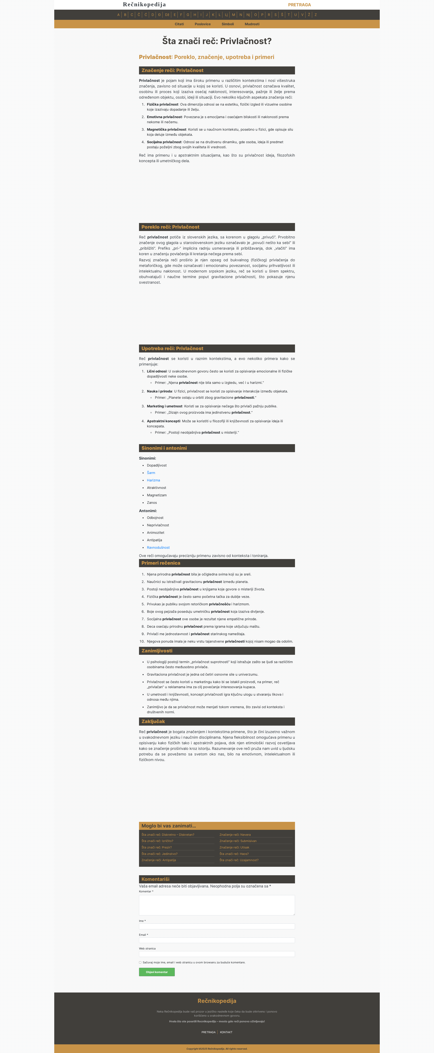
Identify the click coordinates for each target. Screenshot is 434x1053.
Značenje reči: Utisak (234, 847)
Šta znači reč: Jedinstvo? (159, 854)
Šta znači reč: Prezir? (157, 847)
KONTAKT (226, 1032)
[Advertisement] (217, 194)
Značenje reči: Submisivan (238, 841)
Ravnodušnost (158, 547)
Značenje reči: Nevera (235, 834)
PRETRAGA (299, 4)
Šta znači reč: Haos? (234, 854)
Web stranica (147, 948)
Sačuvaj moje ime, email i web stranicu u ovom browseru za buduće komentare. (194, 962)
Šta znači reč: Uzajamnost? (239, 860)
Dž (167, 15)
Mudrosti (252, 24)
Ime (142, 921)
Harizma (153, 480)
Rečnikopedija (144, 4)
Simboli (228, 24)
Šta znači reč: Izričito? (157, 841)
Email (143, 934)
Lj (226, 15)
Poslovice (203, 24)
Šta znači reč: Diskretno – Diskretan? (168, 834)
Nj (248, 15)
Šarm (151, 473)
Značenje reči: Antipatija (159, 860)
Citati (179, 24)
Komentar (146, 891)
